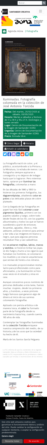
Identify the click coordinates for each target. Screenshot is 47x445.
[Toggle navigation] (40, 11)
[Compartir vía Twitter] (5, 154)
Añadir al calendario (17, 149)
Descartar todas (12, 441)
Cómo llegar (12, 143)
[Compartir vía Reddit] (22, 154)
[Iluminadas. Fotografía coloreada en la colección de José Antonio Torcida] (23, 66)
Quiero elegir (8, 436)
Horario (29, 143)
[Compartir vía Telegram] (27, 154)
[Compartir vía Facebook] (9, 154)
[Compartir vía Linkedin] (18, 154)
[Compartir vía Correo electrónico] (14, 154)
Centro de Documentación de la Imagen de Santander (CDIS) (23, 126)
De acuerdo (34, 441)
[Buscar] (44, 3)
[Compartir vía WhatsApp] (31, 154)
